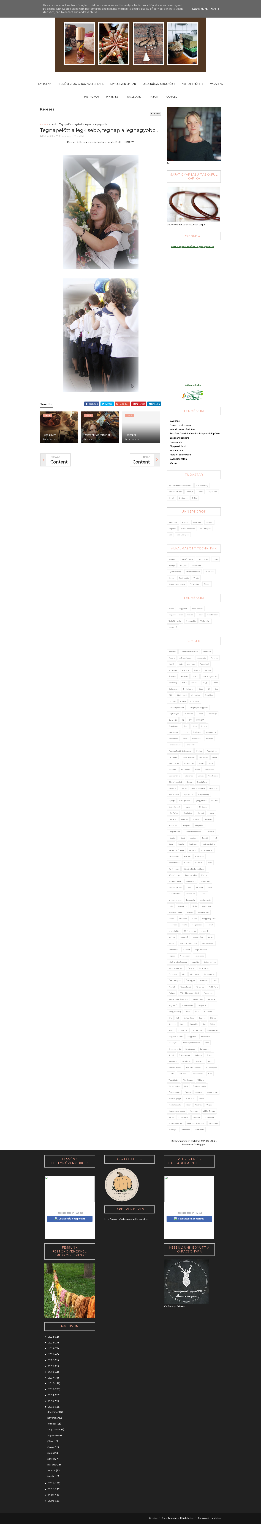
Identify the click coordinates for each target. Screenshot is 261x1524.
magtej (190, 912)
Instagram (91, 96)
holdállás (208, 819)
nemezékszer (208, 943)
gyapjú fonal (202, 782)
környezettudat (175, 492)
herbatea (172, 819)
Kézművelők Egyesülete (193, 869)
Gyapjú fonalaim (178, 458)
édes (194, 726)
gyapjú (189, 782)
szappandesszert (193, 572)
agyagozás (173, 559)
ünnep (188, 1092)
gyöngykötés (185, 801)
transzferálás (174, 1086)
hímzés (184, 819)
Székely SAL (173, 1043)
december (53, 1411)
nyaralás (195, 962)
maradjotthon (203, 912)
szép (207, 1043)
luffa (171, 906)
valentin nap (212, 1092)
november (53, 1417)
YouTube (171, 96)
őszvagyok (190, 981)
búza (201, 689)
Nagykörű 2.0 (198, 937)
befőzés (194, 683)
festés (199, 751)
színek (171, 498)
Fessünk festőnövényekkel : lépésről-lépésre (195, 433)
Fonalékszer (176, 450)
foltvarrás (203, 757)
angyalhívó (204, 664)
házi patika (173, 813)
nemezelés (196, 565)
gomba (201, 776)
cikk (170, 695)
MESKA (210, 925)
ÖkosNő (191, 968)
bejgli (205, 683)
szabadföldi (197, 1030)
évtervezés (196, 738)
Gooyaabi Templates (209, 1517)
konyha (204, 875)
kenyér (187, 863)
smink (200, 492)
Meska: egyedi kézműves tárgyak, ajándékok (192, 246)
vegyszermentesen (177, 584)
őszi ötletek (209, 974)
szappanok (209, 572)
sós (204, 1024)
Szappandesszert (179, 437)
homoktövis (173, 825)
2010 (51, 1488)
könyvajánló (191, 881)
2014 (51, 1394)
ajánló (171, 664)
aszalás (208, 670)
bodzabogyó (173, 689)
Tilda (210, 1074)
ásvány (197, 670)
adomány (207, 652)
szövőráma (173, 1061)
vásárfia (198, 1105)
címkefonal (182, 695)
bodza (215, 683)
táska (210, 1061)
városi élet (190, 1098)
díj (182, 720)
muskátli (204, 931)
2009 (51, 1494)
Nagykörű (184, 937)
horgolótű (199, 825)
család (52, 124)
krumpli (199, 887)
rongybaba (201, 1005)
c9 (209, 689)
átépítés (172, 676)
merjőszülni (197, 925)
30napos (172, 652)
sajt (170, 1018)
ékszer (207, 584)
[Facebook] (56, 1518)
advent (172, 658)
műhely (172, 937)
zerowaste (185, 1130)
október (51, 1423)
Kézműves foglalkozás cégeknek (81, 83)
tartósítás (199, 1061)
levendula (190, 900)
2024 (51, 1336)
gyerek (184, 788)
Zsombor (130, 434)
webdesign (194, 584)
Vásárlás (216, 83)
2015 (51, 1389)
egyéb (203, 726)
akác (181, 664)
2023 (51, 1342)
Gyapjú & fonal (178, 446)
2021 (51, 1354)
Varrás (173, 462)
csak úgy (209, 695)
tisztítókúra (173, 1080)
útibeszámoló (174, 1092)
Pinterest (113, 96)
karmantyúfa (174, 856)
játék (215, 838)
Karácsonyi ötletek (176, 850)
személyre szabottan (191, 1043)
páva (215, 981)
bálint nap (173, 522)
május (50, 1452)
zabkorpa (172, 1130)
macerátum (182, 906)
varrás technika (175, 1105)
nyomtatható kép (176, 968)
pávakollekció (185, 987)
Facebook (134, 96)
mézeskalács (174, 931)
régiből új (173, 1005)
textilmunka (198, 1074)
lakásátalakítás (175, 894)
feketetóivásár (175, 745)
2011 (51, 1483)
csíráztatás (188, 714)
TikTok (153, 96)
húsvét (185, 522)
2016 (51, 1383)
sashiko (202, 1018)
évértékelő (173, 738)
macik (194, 906)
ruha (197, 1012)
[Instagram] (42, 1518)
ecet (186, 726)
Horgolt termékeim (180, 454)
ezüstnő (209, 738)
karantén (193, 850)
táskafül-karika (175, 621)
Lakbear (203, 894)
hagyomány (189, 807)
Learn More (200, 8)
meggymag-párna (209, 918)
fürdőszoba (209, 769)
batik (184, 683)
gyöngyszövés (200, 801)
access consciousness (189, 652)
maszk (171, 918)
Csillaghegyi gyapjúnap (198, 707)
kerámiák (199, 863)
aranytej (185, 670)
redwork (211, 999)
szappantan (212, 492)
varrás (196, 578)
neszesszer (185, 956)
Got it (215, 8)
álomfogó (191, 664)
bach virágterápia (209, 676)
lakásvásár (190, 894)
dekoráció (173, 720)
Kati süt (187, 856)
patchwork (204, 981)
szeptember (54, 1429)
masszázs (183, 918)
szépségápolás (175, 1049)
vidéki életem (209, 1111)
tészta (171, 1074)
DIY (190, 720)
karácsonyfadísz (208, 844)
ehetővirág (173, 732)
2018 (51, 1371)
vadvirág (198, 1092)
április (50, 1458)
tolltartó (201, 1080)
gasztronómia (174, 776)
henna (211, 813)
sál (177, 1018)
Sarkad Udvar (189, 1018)
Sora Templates (171, 1517)
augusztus (53, 1435)
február (51, 1470)
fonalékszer (212, 615)
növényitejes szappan (178, 962)
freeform (172, 769)
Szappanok (176, 441)
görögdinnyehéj (175, 782)
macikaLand (206, 906)
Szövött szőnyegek (180, 425)
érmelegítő (211, 732)
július (50, 1441)
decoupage (212, 714)
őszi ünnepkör (183, 535)
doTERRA (200, 720)
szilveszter (204, 1049)
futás (197, 769)
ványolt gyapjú (175, 1098)
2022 (51, 1348)
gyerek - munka (198, 788)
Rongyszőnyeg (175, 1012)
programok (208, 993)
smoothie (194, 1024)
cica (216, 689)
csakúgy (172, 701)
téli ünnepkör (205, 528)
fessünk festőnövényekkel (180, 485)
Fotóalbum (49, 434)
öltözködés (203, 968)
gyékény (172, 788)
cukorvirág (195, 695)
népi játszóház (201, 949)
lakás (210, 887)
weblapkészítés (175, 1123)
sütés (171, 1030)
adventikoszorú (186, 658)
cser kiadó (195, 701)
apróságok (173, 670)
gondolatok (213, 776)
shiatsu (213, 1018)
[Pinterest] (49, 1518)
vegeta (209, 1105)
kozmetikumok (175, 881)
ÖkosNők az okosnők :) (159, 83)
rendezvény (187, 1005)
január (50, 1476)
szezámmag (190, 1049)
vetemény (194, 1111)
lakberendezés (175, 900)
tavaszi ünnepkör (187, 528)
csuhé (200, 714)
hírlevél (195, 819)
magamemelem (175, 912)
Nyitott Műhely (192, 83)
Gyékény (175, 420)
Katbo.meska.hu (193, 385)
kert (210, 863)
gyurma (214, 801)
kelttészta (199, 856)
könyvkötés (205, 881)
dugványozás (174, 726)
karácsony (197, 522)
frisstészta (186, 769)
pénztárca (200, 987)
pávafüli (172, 987)
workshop (213, 1123)
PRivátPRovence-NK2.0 (189, 993)
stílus (212, 1024)
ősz (170, 535)
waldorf (196, 1117)
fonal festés (203, 559)
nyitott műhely (175, 572)
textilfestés (184, 578)
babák (195, 676)
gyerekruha (189, 794)
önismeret (173, 974)
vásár (188, 1105)
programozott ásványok (178, 999)
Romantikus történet (97, 434)
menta (184, 925)
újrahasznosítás (199, 1086)
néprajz (189, 492)
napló (210, 937)
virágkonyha (183, 1117)
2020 (51, 1360)
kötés (188, 887)
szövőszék (186, 1061)
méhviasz (173, 925)
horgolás (183, 565)
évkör (194, 498)
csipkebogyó (174, 714)
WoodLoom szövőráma (182, 429)
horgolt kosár (174, 832)
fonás (215, 559)
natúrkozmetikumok (188, 943)
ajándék (214, 658)
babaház (184, 676)
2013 (51, 1400)
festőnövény (187, 559)
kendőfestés (174, 863)
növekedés (199, 956)
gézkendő (173, 627)
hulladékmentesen (193, 832)
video (171, 1117)
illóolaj (182, 838)
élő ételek (183, 498)
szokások (198, 1055)
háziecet (200, 813)
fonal (214, 757)
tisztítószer (188, 1080)
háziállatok (187, 813)
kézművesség (202, 485)
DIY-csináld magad (123, 83)
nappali (172, 943)
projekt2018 (198, 999)
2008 (51, 1500)
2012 (51, 1406)
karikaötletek (207, 850)
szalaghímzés (212, 1030)
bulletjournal (188, 689)
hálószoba (203, 807)
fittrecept (173, 757)
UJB (186, 1086)
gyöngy (172, 565)
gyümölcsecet (174, 807)
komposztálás (191, 875)
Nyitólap (44, 83)
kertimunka (174, 869)
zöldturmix (199, 1130)
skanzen (172, 1024)
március (51, 1464)
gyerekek (214, 788)
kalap (171, 844)
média (194, 918)
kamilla (181, 844)
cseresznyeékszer (176, 707)
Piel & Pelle (213, 987)
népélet (172, 528)
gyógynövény (203, 794)
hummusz (210, 832)
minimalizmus (190, 931)
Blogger (201, 1144)
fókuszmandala (188, 757)
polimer (172, 993)
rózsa (188, 1012)
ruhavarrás (208, 1012)
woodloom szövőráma (196, 1123)
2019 (51, 1365)
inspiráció (193, 838)
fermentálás (191, 745)
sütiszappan (183, 1030)
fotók (210, 763)
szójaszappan (184, 1055)
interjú (205, 838)
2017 (51, 1377)
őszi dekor (194, 974)
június (50, 1446)
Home (43, 124)
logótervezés (205, 900)
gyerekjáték (174, 794)
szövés (171, 578)
